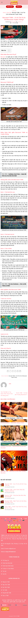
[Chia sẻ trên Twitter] (13, 22)
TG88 (2, 535)
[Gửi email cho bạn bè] (14, 22)
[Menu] (2, 2)
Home (4, 12)
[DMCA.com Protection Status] (5, 608)
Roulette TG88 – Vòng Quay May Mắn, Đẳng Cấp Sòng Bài (15, 496)
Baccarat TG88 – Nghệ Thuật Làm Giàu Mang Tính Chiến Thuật (15, 501)
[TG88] (14, 2)
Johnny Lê (19, 21)
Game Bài (14, 10)
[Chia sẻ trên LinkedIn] (17, 22)
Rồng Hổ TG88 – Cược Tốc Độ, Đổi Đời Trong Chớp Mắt (15, 484)
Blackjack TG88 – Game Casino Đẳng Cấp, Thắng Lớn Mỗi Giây (15, 490)
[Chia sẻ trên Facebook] (11, 22)
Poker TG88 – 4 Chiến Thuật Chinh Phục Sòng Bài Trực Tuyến (16, 507)
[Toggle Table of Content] (8, 50)
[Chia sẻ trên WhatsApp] (10, 22)
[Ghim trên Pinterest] (16, 22)
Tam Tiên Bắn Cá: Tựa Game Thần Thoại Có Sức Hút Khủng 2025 (7, 393)
